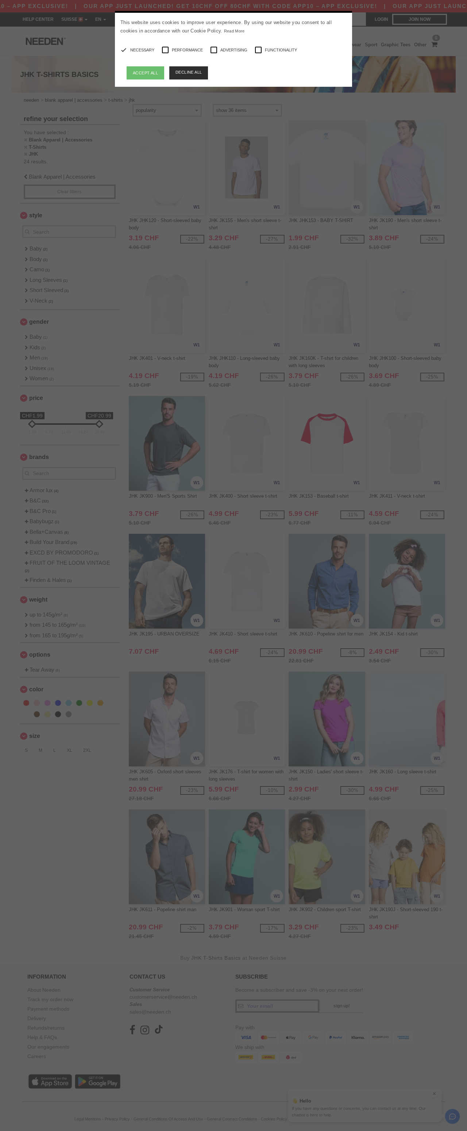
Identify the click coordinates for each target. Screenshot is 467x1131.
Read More (234, 31)
